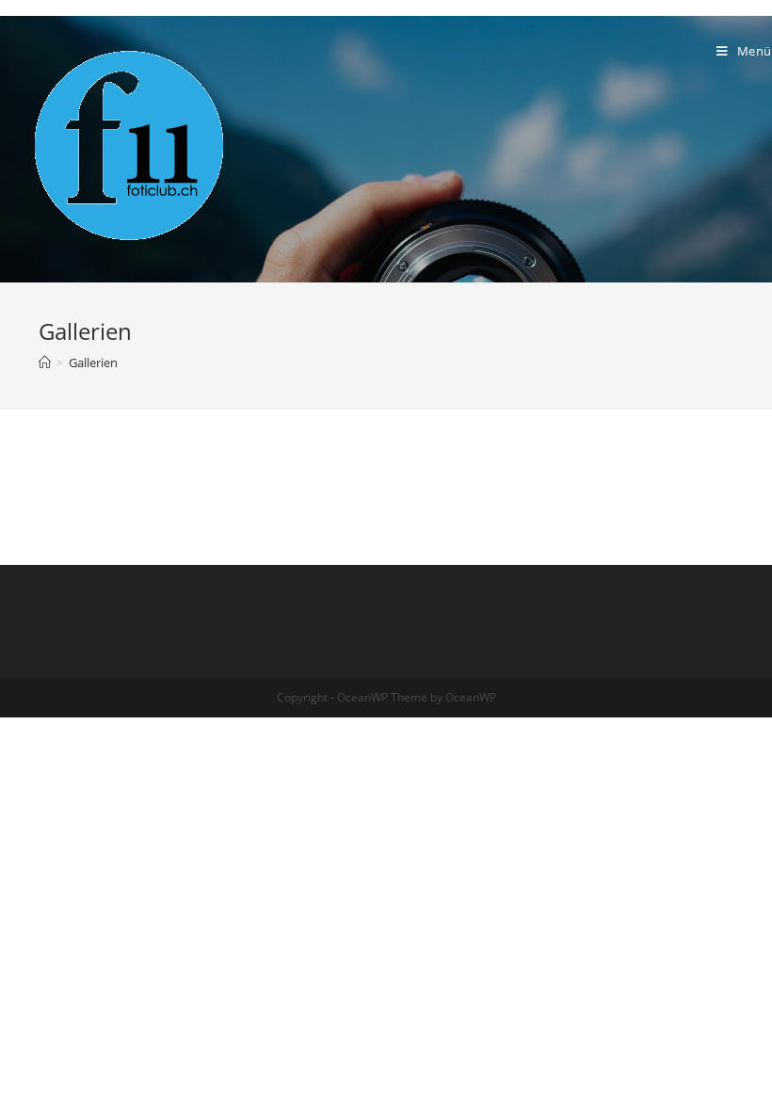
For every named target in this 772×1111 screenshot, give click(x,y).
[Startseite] (45, 362)
